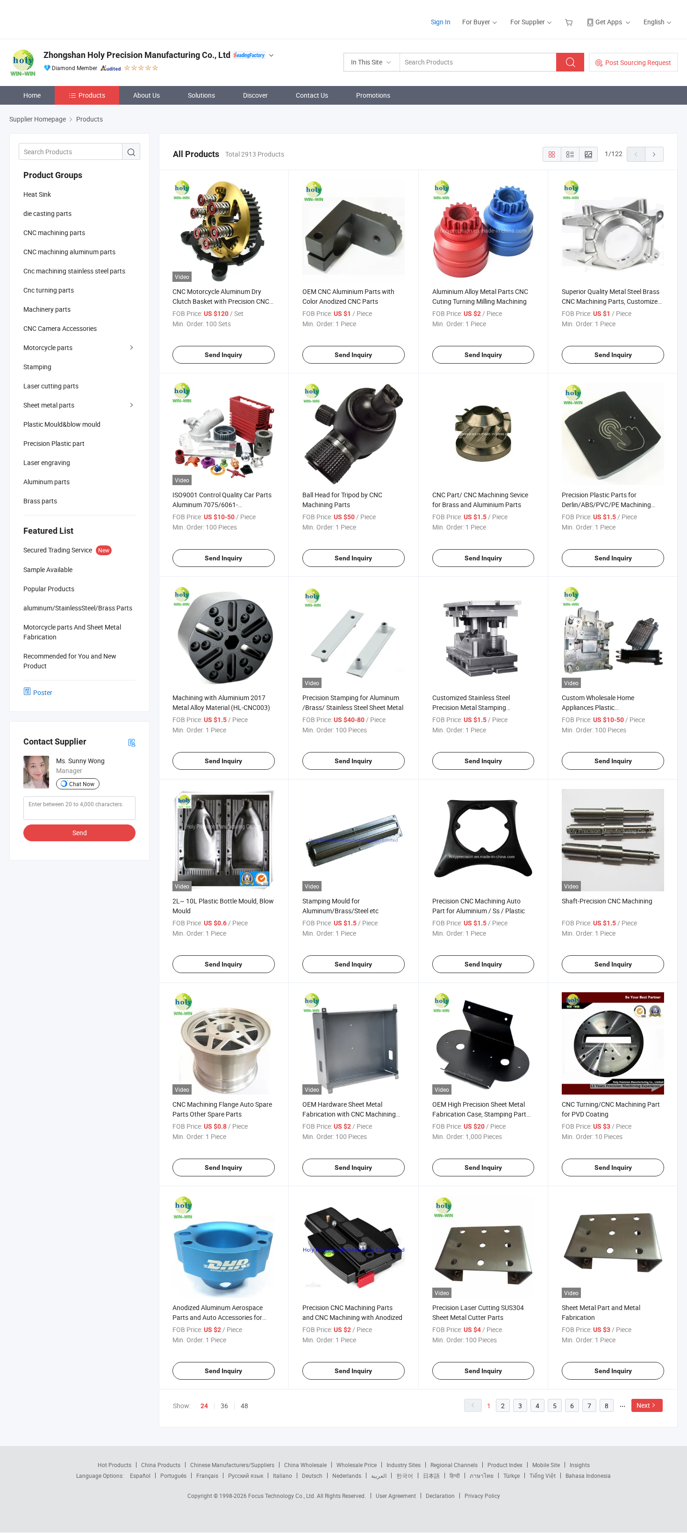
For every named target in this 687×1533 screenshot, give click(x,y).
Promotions (373, 95)
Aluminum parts (46, 481)
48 (244, 1405)
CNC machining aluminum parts (69, 251)
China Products (160, 1465)
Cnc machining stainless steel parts (74, 270)
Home (32, 95)
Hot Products (114, 1465)
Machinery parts (47, 309)
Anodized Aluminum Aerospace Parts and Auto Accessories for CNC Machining (217, 1317)
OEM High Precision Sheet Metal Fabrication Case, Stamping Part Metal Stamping (479, 1114)
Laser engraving (46, 462)
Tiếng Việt (543, 1475)
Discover (255, 95)
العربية (378, 1475)
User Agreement (396, 1495)
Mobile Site (546, 1465)
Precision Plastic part (54, 443)
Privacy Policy (482, 1495)
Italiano (282, 1475)
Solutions (201, 95)
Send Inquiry (223, 354)
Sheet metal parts (48, 405)
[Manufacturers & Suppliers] (69, 18)
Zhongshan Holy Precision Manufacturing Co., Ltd (136, 55)
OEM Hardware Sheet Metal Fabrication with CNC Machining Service (349, 1114)
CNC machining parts (54, 232)
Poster (42, 692)
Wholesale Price (356, 1465)
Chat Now (81, 784)
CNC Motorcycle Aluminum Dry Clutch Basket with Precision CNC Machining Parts (220, 301)
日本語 (431, 1475)
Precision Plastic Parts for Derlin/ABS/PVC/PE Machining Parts (606, 504)
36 (224, 1405)
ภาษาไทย (482, 1475)
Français (207, 1475)
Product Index (504, 1465)
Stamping (37, 366)
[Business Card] (132, 742)
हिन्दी (455, 1475)
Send (79, 832)
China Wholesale (305, 1465)
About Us (146, 95)
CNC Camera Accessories (60, 328)
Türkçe (511, 1475)
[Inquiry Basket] (570, 21)
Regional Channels (454, 1465)
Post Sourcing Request (638, 62)
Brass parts (40, 500)
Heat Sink (37, 194)
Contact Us (312, 95)
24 (204, 1406)
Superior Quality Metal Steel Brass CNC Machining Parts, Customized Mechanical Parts (611, 301)
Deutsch (312, 1475)
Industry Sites (403, 1465)
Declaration (440, 1495)
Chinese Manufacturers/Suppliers (232, 1465)
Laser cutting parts (51, 385)
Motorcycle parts (47, 347)
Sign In (441, 21)
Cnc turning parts (48, 290)
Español (140, 1475)
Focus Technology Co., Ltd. (282, 1495)
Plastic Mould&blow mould (61, 424)
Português (173, 1475)
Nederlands (346, 1475)
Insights (580, 1465)
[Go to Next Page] (654, 154)
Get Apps (608, 21)
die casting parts (47, 213)
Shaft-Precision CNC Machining (607, 900)
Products (92, 95)
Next (643, 1405)
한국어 (404, 1475)
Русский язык (245, 1475)
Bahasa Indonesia (588, 1475)
